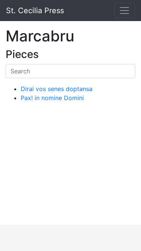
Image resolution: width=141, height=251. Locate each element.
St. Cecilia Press (35, 10)
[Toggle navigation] (124, 10)
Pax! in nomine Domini (52, 98)
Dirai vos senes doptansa (56, 89)
